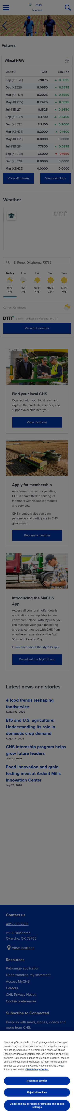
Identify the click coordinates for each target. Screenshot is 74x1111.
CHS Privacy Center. (37, 1069)
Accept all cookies (37, 1081)
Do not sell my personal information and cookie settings (37, 1105)
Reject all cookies (37, 1092)
